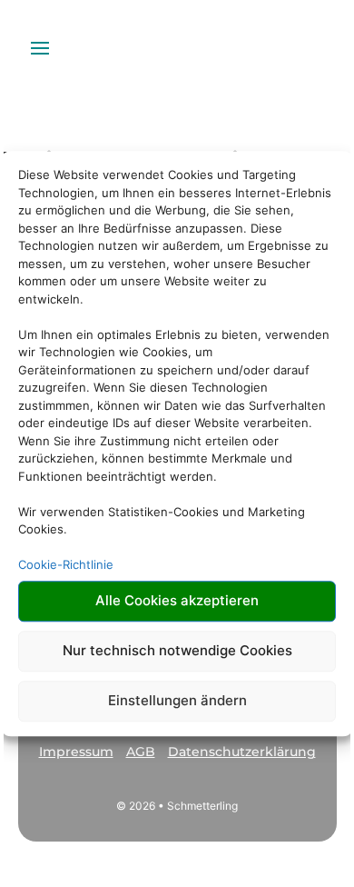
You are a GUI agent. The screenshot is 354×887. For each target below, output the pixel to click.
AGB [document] (140, 751)
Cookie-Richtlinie (65, 564)
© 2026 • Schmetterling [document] (177, 805)
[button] (76, 759)
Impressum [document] (76, 751)
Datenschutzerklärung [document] (242, 751)
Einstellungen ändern (177, 700)
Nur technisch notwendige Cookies (177, 650)
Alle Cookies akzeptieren (177, 600)
